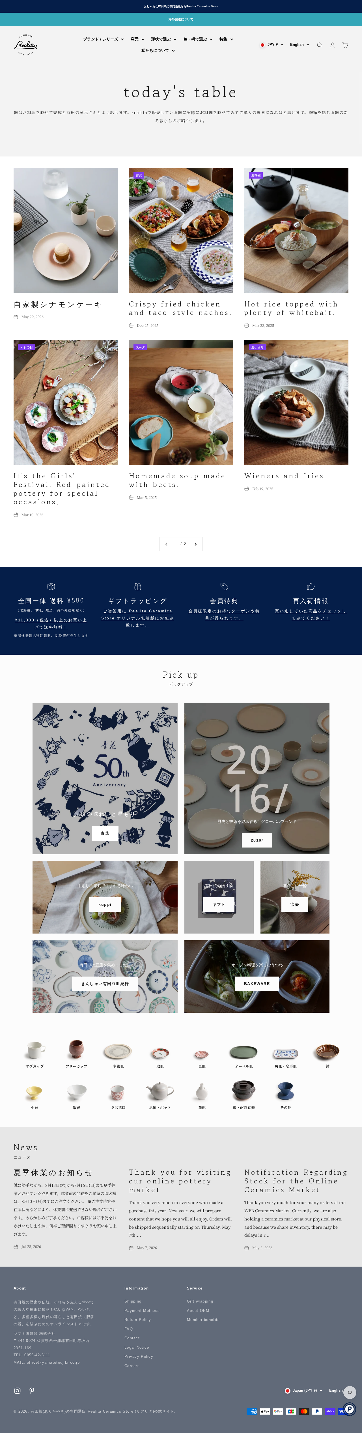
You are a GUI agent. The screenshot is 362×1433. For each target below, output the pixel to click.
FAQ (128, 1329)
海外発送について (181, 19)
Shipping (132, 1301)
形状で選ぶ (161, 39)
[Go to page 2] (195, 544)
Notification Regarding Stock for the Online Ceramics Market (296, 1180)
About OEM (198, 1310)
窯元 (135, 39)
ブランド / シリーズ (100, 39)
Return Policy (137, 1320)
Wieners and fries (284, 475)
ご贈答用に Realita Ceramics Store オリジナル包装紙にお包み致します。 (137, 618)
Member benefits (203, 1320)
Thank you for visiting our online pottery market (180, 1180)
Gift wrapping (200, 1301)
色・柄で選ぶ (195, 39)
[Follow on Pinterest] (32, 1391)
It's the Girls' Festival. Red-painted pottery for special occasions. (62, 488)
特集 (223, 39)
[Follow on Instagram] (17, 1391)
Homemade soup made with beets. (177, 480)
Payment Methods (142, 1310)
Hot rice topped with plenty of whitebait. (291, 308)
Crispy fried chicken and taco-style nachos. (181, 308)
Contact (132, 1338)
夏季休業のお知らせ (54, 1172)
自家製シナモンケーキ (58, 304)
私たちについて (155, 50)
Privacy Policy (138, 1356)
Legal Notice (136, 1347)
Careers (132, 1366)
